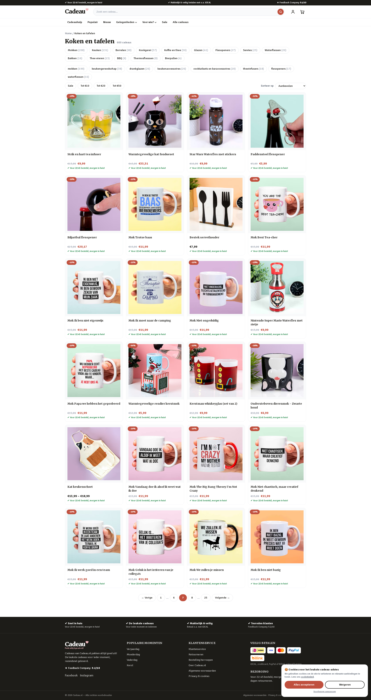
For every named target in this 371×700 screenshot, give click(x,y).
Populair (93, 22)
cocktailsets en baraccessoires (214, 68)
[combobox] (188, 12)
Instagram (86, 675)
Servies (250, 50)
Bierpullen (173, 58)
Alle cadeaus (181, 22)
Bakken (75, 58)
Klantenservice (197, 649)
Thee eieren (100, 58)
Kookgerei (148, 50)
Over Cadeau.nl (197, 665)
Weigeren (345, 684)
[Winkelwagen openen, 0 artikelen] (302, 12)
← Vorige (146, 597)
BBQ (121, 58)
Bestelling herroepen (201, 660)
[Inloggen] (293, 12)
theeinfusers (253, 68)
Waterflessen (275, 50)
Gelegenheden (125, 22)
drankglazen (139, 68)
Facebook (71, 675)
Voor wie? (148, 22)
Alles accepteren (304, 684)
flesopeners (281, 68)
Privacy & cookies (199, 676)
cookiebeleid (307, 676)
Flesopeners (225, 50)
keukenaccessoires (171, 68)
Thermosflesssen (146, 58)
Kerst (130, 665)
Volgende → (222, 597)
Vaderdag (132, 660)
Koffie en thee (175, 50)
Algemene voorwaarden (202, 670)
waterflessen (78, 76)
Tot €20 (101, 85)
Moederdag (133, 654)
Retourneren (196, 654)
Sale (164, 22)
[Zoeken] (280, 12)
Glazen (201, 50)
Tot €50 (117, 85)
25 (205, 597)
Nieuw (107, 22)
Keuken (100, 50)
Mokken (76, 50)
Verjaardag (133, 649)
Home (68, 33)
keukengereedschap (107, 68)
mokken (76, 68)
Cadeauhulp (74, 22)
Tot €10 (85, 85)
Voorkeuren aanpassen (324, 691)
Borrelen (124, 50)
